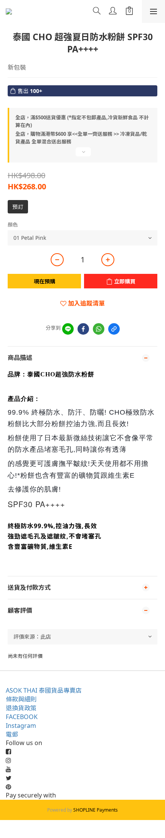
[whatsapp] (98, 329)
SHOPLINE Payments (95, 810)
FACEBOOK (22, 717)
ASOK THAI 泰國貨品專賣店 (44, 690)
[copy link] (114, 329)
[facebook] (83, 329)
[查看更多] (82, 155)
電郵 (12, 734)
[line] (68, 329)
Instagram (21, 725)
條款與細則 (21, 699)
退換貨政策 (21, 708)
